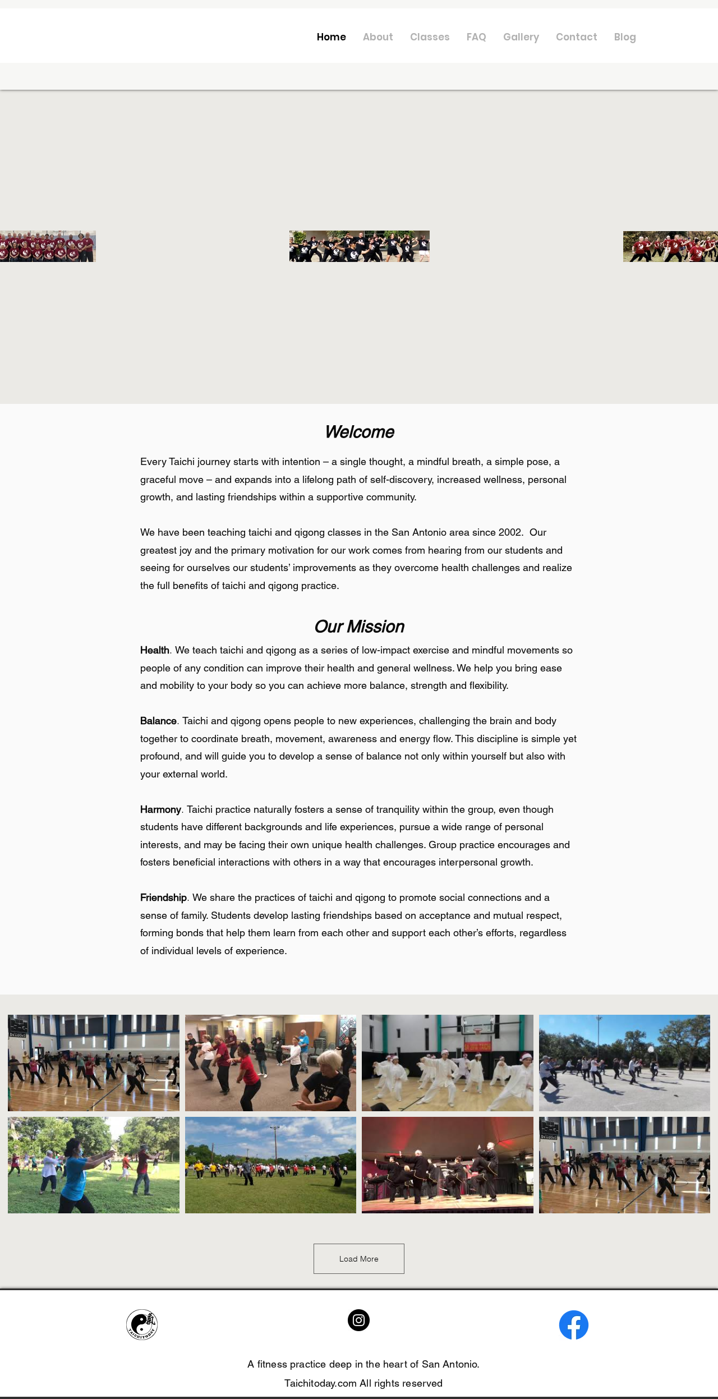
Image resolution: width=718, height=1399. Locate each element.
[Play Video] (93, 1063)
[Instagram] (359, 1320)
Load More (359, 1259)
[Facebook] (573, 1325)
